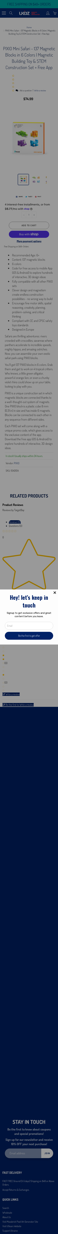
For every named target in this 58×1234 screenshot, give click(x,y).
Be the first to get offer (29, 635)
